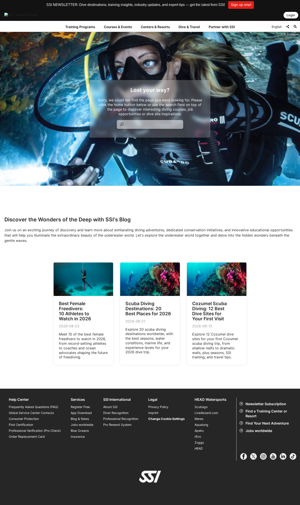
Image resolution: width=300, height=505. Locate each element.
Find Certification (21, 425)
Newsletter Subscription (266, 404)
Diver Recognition (115, 413)
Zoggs (199, 442)
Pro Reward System (117, 425)
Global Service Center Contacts (31, 413)
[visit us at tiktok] (295, 456)
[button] (241, 5)
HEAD (199, 448)
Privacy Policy (158, 407)
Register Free (80, 407)
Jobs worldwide (259, 430)
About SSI (110, 407)
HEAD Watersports (210, 399)
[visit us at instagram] (265, 456)
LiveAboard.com (206, 413)
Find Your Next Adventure (267, 423)
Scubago (201, 407)
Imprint (153, 413)
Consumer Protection (24, 419)
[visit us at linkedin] (285, 456)
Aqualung (201, 425)
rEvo (198, 436)
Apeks (199, 430)
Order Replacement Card (27, 436)
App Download (81, 413)
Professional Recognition (120, 419)
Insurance (78, 436)
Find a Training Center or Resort (266, 413)
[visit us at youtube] (275, 456)
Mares (199, 419)
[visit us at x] (255, 456)
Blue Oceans (80, 430)
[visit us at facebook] (245, 456)
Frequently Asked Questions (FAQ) (33, 407)
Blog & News (80, 419)
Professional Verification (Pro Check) (35, 430)
